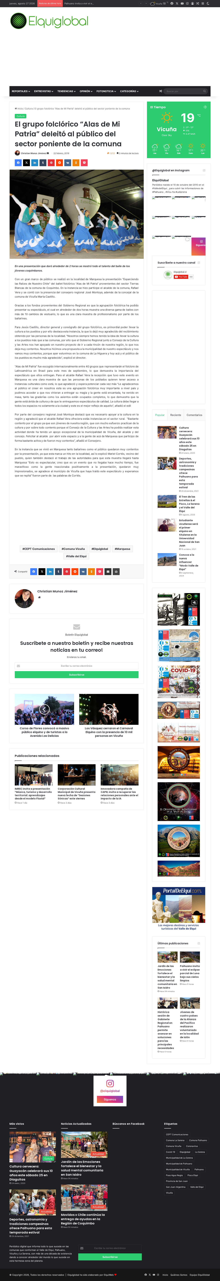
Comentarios (194, 415)
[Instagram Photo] (161, 205)
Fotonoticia (105, 91)
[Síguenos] (110, 1085)
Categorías (128, 91)
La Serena (200, 1152)
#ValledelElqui (159, 188)
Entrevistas (42, 91)
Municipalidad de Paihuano (179, 1163)
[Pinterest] (51, 162)
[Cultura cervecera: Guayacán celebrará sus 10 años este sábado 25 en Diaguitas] (167, 432)
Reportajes (20, 91)
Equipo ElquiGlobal (200, 1274)
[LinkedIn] (34, 162)
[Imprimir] (116, 571)
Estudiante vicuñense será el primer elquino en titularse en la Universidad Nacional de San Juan (189, 533)
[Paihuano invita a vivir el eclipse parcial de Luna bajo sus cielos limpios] (190, 957)
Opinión (85, 91)
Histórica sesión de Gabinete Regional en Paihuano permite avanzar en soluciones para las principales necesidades (166, 1030)
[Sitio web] (39, 597)
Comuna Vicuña (74, 549)
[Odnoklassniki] (76, 162)
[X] (26, 162)
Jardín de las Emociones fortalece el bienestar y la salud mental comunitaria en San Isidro (167, 976)
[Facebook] (18, 162)
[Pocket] (84, 162)
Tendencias (65, 91)
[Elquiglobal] (49, 20)
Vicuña (169, 1192)
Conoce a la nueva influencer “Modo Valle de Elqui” (188, 562)
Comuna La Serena (175, 1140)
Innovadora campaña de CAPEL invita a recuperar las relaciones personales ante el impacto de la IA (119, 793)
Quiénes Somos (178, 1274)
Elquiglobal (100, 549)
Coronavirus (192, 1146)
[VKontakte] (67, 162)
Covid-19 (170, 1152)
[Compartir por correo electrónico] (107, 571)
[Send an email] (48, 153)
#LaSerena (181, 192)
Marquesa (123, 549)
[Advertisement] (110, 60)
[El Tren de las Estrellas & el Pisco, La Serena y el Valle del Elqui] (167, 501)
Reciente (175, 415)
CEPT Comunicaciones (39, 549)
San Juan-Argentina (175, 1187)
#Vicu (169, 192)
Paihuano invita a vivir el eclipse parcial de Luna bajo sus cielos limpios (102, 3)
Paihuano (199, 1169)
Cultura (29, 108)
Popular (160, 415)
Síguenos (201, 245)
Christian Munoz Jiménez (33, 153)
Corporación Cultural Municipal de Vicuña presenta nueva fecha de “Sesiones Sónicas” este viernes (76, 793)
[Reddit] (59, 162)
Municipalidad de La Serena (179, 1157)
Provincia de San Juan (177, 1181)
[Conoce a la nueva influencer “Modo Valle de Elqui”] (167, 559)
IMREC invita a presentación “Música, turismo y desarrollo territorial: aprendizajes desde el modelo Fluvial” (33, 793)
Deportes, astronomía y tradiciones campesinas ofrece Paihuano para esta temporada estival (30, 1226)
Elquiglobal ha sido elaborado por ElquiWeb (91, 1274)
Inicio (20, 108)
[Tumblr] (43, 162)
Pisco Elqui (193, 1175)
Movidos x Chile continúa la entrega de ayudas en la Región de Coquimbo (83, 1219)
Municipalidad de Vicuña (178, 1169)
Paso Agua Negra (174, 1175)
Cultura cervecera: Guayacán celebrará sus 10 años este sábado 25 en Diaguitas (189, 438)
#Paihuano (157, 192)
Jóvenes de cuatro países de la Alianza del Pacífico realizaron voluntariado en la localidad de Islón (189, 1024)
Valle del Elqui (77, 556)
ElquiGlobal (160, 180)
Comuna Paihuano (198, 1140)
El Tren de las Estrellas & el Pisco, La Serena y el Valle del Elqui (189, 504)
